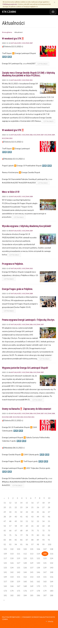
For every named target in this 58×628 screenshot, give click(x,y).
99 (43, 544)
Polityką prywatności (10, 4)
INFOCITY (50, 621)
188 (51, 595)
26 (38, 507)
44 (38, 516)
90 (43, 540)
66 (10, 530)
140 (51, 567)
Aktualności (16, 43)
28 (49, 507)
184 (25, 595)
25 (32, 507)
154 (38, 577)
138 (38, 567)
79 (32, 535)
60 (27, 526)
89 (38, 540)
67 (16, 530)
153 (31, 577)
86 (21, 540)
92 (5, 544)
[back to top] (54, 624)
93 (10, 544)
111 (18, 553)
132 (51, 563)
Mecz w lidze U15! (10, 191)
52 (32, 521)
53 (38, 521)
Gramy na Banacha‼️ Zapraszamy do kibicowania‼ (26, 408)
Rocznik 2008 (27, 196)
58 (16, 526)
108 (51, 549)
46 (49, 516)
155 (45, 577)
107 (45, 549)
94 (16, 544)
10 (49, 498)
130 (38, 563)
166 (11, 586)
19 (49, 503)
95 (21, 544)
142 (11, 572)
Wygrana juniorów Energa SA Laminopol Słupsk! (25, 367)
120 (25, 558)
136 (25, 567)
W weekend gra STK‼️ (13, 38)
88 (32, 540)
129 (31, 563)
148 (51, 572)
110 (11, 553)
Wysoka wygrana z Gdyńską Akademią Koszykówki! (26, 226)
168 (25, 586)
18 (43, 503)
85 (16, 540)
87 (27, 540)
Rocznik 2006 (27, 135)
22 (16, 507)
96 (27, 544)
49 (16, 521)
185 (31, 595)
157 (5, 581)
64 (49, 526)
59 (21, 526)
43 (32, 516)
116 (51, 553)
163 (45, 581)
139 (45, 567)
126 (11, 563)
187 (45, 595)
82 (49, 535)
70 (32, 530)
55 (49, 521)
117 (5, 558)
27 (43, 507)
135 (18, 567)
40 (16, 516)
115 (45, 553)
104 (25, 549)
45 (43, 516)
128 (25, 563)
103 (18, 549)
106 (38, 549)
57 (10, 526)
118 (11, 558)
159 (18, 581)
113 (31, 553)
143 (18, 572)
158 (11, 581)
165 (5, 586)
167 (18, 586)
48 (10, 521)
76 (16, 535)
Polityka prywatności (11, 617)
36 (43, 512)
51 (27, 521)
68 (21, 530)
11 (5, 503)
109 (5, 553)
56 (5, 526)
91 (49, 540)
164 (51, 581)
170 (38, 586)
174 (11, 591)
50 (21, 521)
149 (5, 577)
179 (45, 591)
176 (25, 591)
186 (38, 595)
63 (43, 526)
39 (10, 516)
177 (31, 591)
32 (21, 512)
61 (32, 526)
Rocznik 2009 (50, 135)
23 (21, 507)
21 (10, 507)
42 (27, 516)
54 (43, 521)
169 (31, 586)
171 (45, 586)
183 (18, 595)
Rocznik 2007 (27, 43)
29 (5, 512)
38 (5, 516)
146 (38, 572)
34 (32, 512)
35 (38, 512)
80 (38, 535)
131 (45, 563)
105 (31, 549)
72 (43, 530)
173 (5, 591)
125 (5, 563)
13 (16, 503)
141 (5, 572)
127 (18, 563)
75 (10, 535)
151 (18, 577)
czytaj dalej (42, 64)
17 (38, 503)
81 (43, 535)
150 (11, 577)
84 (10, 540)
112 (25, 553)
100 (49, 544)
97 (32, 544)
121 (31, 558)
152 (25, 577)
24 (27, 507)
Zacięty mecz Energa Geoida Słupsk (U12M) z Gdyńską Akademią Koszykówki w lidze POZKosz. (28, 74)
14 (21, 503)
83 (5, 540)
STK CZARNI (9, 11)
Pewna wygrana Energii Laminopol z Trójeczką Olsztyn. (28, 319)
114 (38, 553)
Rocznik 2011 (27, 80)
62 (38, 526)
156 (51, 577)
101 (5, 549)
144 (25, 572)
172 (51, 586)
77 (21, 535)
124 (51, 558)
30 (10, 512)
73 (49, 530)
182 (11, 595)
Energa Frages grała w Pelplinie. (17, 289)
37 (49, 512)
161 (31, 581)
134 (11, 567)
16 (32, 503)
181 (5, 595)
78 (27, 535)
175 (18, 591)
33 (27, 512)
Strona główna (7, 32)
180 (51, 591)
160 (25, 581)
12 (10, 503)
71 (38, 530)
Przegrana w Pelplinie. (12, 263)
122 (38, 558)
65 (5, 530)
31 (16, 512)
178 (38, 591)
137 (31, 567)
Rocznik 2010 (27, 268)
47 (5, 521)
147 (45, 572)
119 (18, 558)
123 (45, 558)
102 (11, 549)
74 (5, 535)
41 (21, 516)
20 (5, 507)
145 (31, 572)
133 (5, 567)
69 (27, 530)
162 (38, 581)
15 (27, 503)
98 (38, 544)
